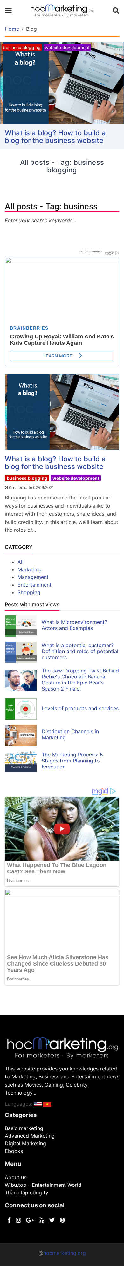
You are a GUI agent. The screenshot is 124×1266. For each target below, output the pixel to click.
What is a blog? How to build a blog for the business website (55, 137)
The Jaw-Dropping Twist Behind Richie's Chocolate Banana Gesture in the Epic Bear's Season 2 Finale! (80, 679)
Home (12, 29)
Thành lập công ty (26, 1192)
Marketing (29, 569)
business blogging (27, 478)
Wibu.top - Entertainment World (43, 1185)
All (20, 562)
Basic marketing (24, 1128)
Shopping (28, 592)
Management (33, 577)
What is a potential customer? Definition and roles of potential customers (80, 651)
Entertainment (34, 585)
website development (75, 478)
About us (15, 1177)
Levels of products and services (80, 708)
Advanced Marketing (30, 1136)
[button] (38, 1104)
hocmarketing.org (64, 1253)
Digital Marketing (25, 1143)
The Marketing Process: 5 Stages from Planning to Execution (72, 760)
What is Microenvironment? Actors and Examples (74, 625)
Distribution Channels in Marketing (70, 734)
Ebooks (14, 1151)
